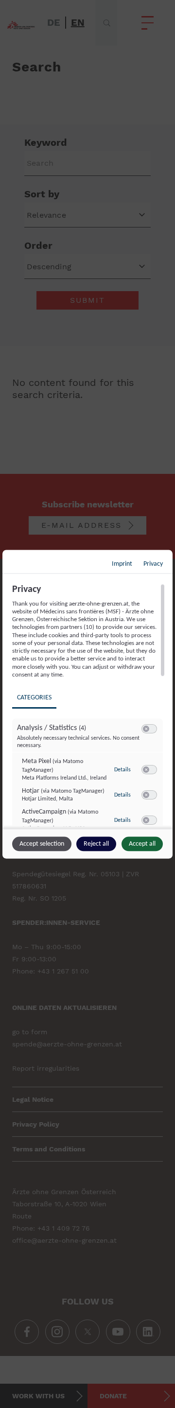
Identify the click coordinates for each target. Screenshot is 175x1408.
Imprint (122, 563)
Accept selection (41, 843)
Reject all (96, 843)
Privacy (153, 563)
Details (122, 769)
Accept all (142, 843)
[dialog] (87, 704)
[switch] (149, 729)
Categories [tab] (34, 697)
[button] (146, 729)
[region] (88, 704)
